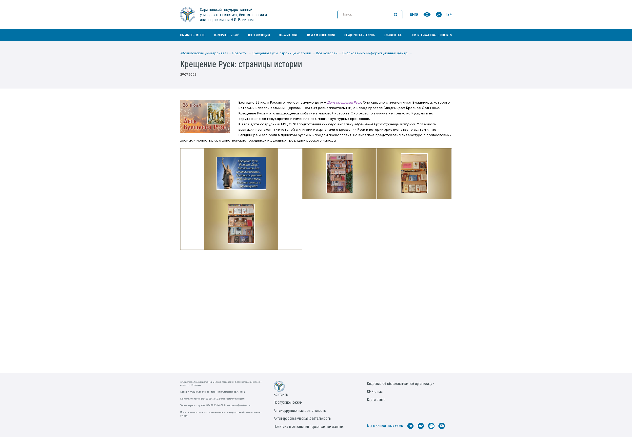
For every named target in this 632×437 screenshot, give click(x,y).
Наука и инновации (321, 35)
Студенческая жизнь (359, 35)
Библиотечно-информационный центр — (377, 53)
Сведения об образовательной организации (400, 383)
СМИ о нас (375, 391)
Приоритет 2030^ (226, 35)
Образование (288, 35)
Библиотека (393, 35)
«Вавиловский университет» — (206, 53)
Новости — (241, 53)
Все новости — (329, 53)
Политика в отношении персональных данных (308, 426)
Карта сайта (376, 399)
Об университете (192, 35)
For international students (431, 35)
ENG (414, 15)
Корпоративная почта (439, 45)
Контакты (281, 394)
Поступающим (259, 35)
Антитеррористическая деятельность (302, 418)
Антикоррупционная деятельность (300, 410)
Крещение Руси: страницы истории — (283, 53)
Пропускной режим (288, 402)
